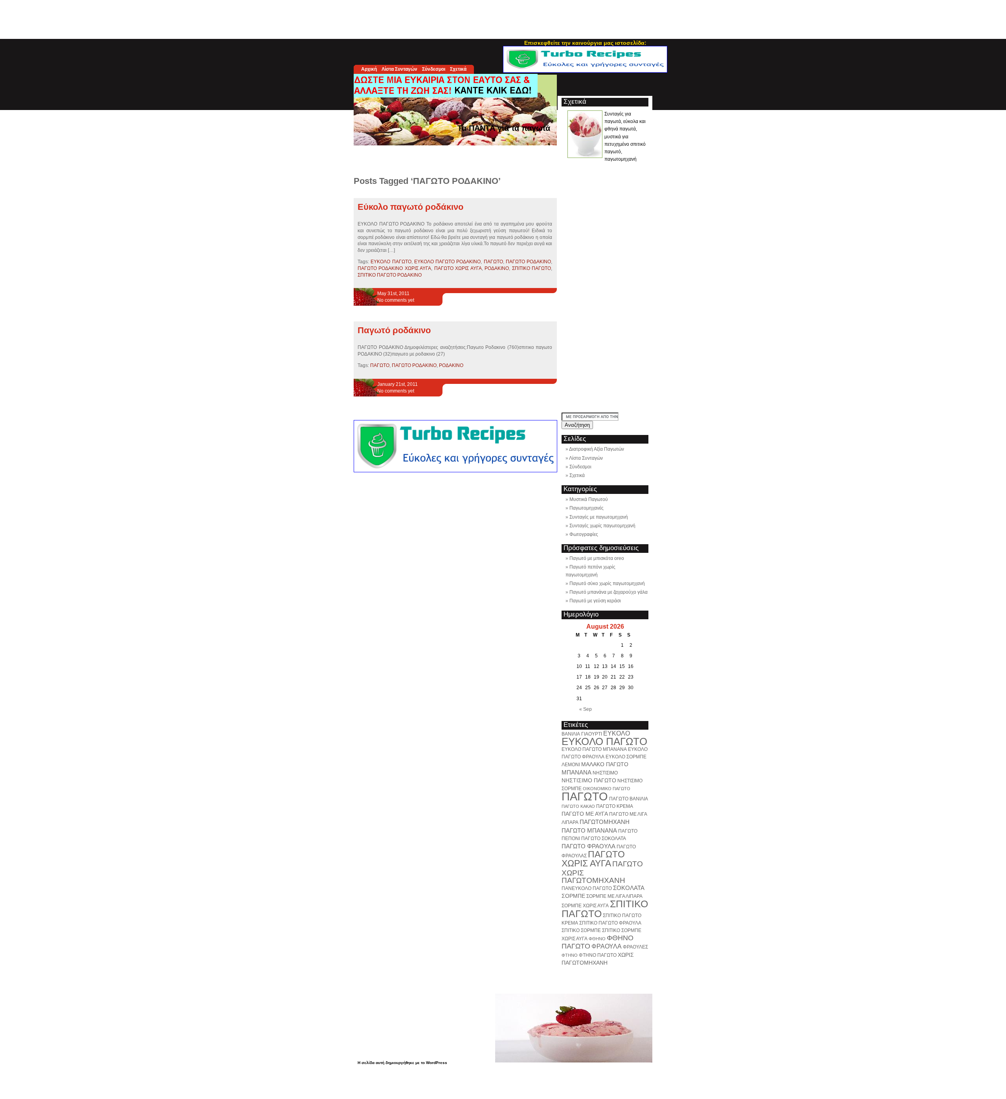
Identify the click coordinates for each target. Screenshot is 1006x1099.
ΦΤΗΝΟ (570, 955)
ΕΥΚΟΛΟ (616, 733)
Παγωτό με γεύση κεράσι (595, 601)
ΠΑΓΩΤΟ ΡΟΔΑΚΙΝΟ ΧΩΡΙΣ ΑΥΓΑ (394, 268)
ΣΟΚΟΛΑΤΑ (628, 887)
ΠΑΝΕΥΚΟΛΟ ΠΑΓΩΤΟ (587, 888)
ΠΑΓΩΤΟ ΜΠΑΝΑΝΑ (589, 830)
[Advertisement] (503, 17)
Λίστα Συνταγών (399, 69)
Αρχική (369, 69)
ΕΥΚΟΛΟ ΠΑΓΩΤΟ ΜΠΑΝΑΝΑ (594, 749)
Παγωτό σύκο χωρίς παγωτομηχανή (607, 583)
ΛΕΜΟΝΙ (571, 764)
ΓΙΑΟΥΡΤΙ (591, 734)
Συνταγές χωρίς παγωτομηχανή (602, 525)
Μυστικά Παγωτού (588, 499)
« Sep (585, 709)
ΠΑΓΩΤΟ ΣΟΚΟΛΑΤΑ (603, 838)
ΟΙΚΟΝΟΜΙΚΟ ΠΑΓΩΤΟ (606, 788)
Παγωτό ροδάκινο (394, 330)
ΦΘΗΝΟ (597, 938)
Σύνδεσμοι (433, 69)
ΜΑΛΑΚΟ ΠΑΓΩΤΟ (604, 764)
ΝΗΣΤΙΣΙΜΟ (605, 773)
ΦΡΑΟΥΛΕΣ (635, 947)
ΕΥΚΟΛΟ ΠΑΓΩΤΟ (391, 261)
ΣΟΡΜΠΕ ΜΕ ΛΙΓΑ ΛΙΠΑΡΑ (614, 896)
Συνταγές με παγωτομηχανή (598, 517)
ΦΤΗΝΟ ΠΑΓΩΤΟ (598, 955)
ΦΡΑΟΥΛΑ (606, 946)
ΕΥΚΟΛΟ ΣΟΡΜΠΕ (626, 757)
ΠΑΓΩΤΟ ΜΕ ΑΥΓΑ (585, 814)
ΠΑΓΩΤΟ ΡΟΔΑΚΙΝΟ (528, 261)
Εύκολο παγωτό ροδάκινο (410, 207)
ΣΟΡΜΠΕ (573, 896)
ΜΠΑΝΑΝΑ (576, 772)
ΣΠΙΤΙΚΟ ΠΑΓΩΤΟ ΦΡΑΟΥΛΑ (610, 923)
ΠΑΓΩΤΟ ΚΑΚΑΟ (578, 806)
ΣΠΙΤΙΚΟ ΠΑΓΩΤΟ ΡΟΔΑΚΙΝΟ (390, 275)
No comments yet (395, 300)
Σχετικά (458, 69)
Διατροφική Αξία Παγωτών (596, 449)
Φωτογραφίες (583, 534)
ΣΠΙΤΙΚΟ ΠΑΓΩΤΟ (531, 268)
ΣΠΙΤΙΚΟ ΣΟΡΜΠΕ (581, 930)
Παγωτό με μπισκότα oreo (596, 558)
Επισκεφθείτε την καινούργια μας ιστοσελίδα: (585, 43)
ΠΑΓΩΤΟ (493, 261)
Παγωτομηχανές (586, 508)
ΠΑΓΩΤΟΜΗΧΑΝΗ (605, 821)
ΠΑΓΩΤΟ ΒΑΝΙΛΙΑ (628, 799)
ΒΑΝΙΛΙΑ (571, 734)
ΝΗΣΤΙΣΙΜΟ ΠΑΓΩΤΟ (589, 780)
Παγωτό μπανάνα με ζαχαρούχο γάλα (608, 592)
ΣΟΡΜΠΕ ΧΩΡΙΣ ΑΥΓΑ (585, 905)
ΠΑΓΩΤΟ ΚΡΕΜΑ (614, 806)
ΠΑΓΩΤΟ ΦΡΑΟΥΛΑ (588, 846)
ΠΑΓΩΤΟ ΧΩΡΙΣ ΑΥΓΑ (458, 268)
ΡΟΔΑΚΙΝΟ (497, 268)
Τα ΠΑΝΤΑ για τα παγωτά (503, 128)
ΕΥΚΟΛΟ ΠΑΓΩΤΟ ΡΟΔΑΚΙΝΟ (447, 261)
